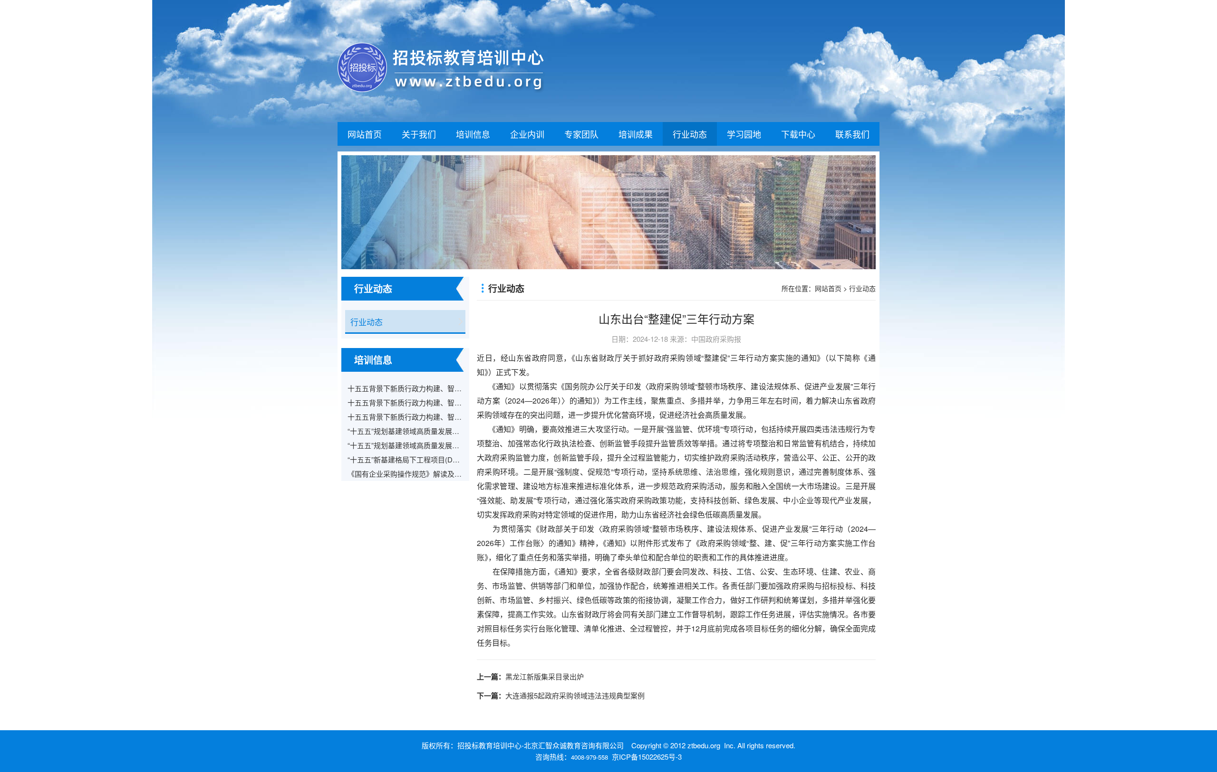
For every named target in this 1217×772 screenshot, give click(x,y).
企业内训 (527, 134)
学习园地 (744, 134)
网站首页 (365, 134)
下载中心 (798, 134)
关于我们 (419, 134)
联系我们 (852, 134)
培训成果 (635, 134)
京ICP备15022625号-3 (647, 757)
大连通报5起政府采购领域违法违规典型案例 (575, 695)
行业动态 (690, 134)
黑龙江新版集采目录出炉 (544, 676)
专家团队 (581, 134)
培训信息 (473, 134)
